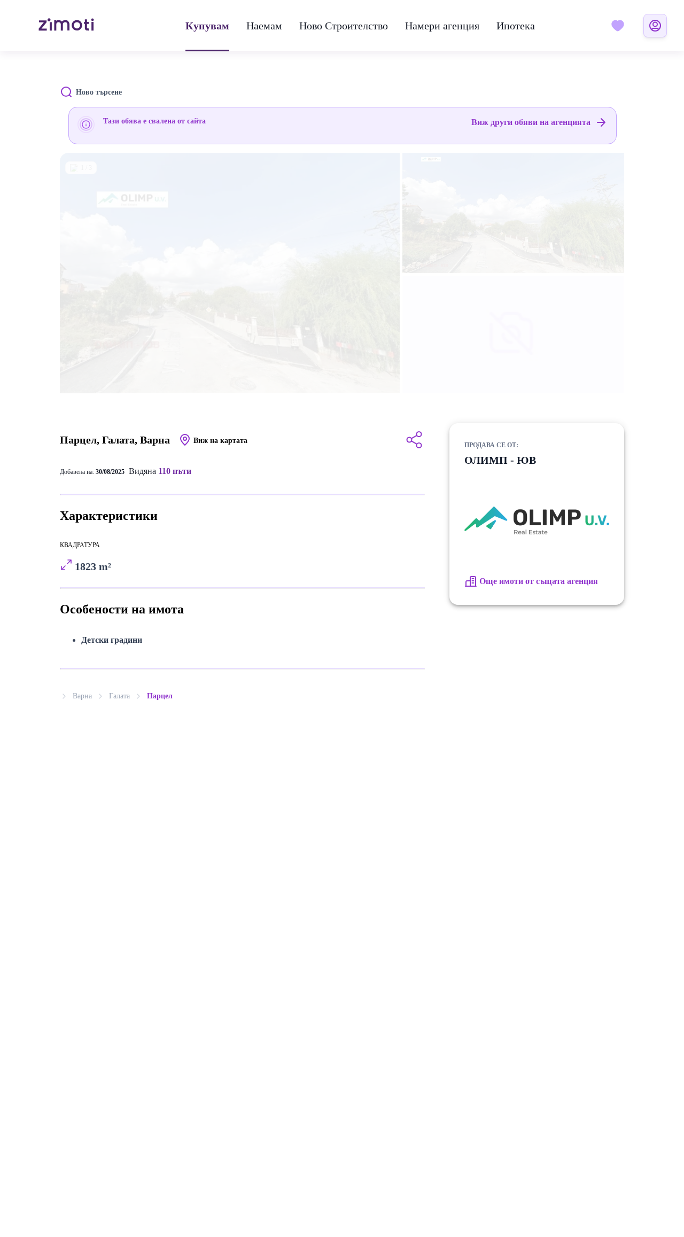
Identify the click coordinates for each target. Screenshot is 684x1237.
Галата (119, 696)
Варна (82, 696)
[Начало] (66, 25)
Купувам (207, 26)
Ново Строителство (343, 26)
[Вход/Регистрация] (655, 25)
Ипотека (515, 26)
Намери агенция (442, 26)
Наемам (264, 26)
